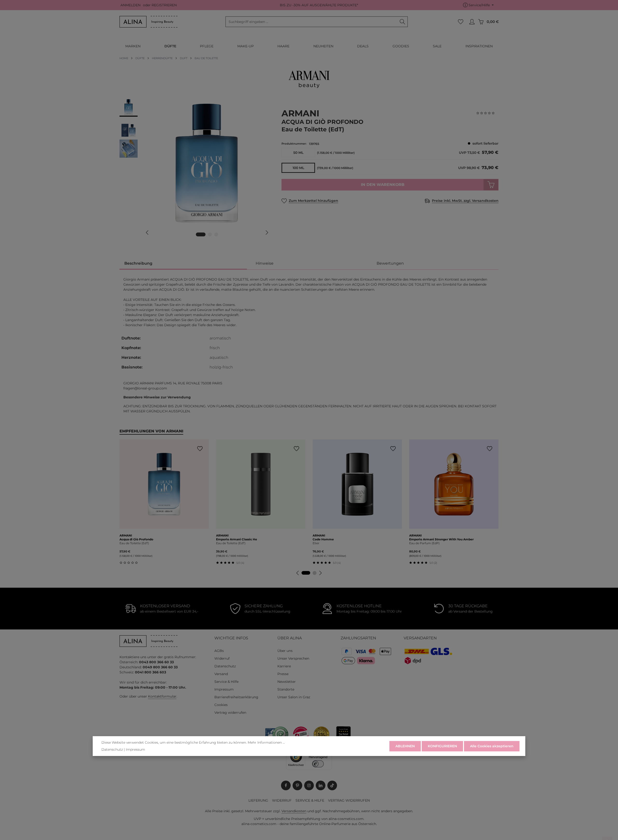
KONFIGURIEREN (442, 746)
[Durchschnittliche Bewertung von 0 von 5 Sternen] (487, 113)
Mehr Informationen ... (266, 742)
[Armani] (309, 79)
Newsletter (286, 681)
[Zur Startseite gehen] (148, 22)
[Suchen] (402, 21)
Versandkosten (293, 811)
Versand (221, 674)
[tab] (183, 263)
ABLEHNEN (405, 746)
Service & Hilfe (226, 681)
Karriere (284, 666)
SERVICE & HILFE (309, 800)
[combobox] (311, 21)
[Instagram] (309, 785)
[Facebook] (286, 785)
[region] (196, 170)
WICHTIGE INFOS (231, 638)
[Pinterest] (297, 785)
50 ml (298, 152)
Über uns (285, 651)
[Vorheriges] (147, 232)
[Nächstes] (266, 232)
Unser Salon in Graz (293, 697)
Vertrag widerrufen (230, 712)
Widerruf (222, 658)
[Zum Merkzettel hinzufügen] (200, 448)
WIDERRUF (282, 800)
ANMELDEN (130, 5)
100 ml (298, 168)
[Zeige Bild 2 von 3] (210, 234)
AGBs (219, 651)
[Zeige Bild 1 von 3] (201, 234)
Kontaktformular (162, 696)
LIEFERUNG (258, 800)
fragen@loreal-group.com (145, 388)
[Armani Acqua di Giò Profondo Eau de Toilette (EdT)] (206, 163)
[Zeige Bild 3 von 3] (216, 234)
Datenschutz (225, 666)
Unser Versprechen (293, 658)
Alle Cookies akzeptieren (491, 746)
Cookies (221, 705)
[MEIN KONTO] (472, 22)
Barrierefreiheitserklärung (236, 697)
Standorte (285, 689)
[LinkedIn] (320, 785)
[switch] (318, 763)
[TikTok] (332, 785)
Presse (282, 674)
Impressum (224, 689)
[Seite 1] (306, 573)
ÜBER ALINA (289, 638)
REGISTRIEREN (164, 5)
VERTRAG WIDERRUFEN (349, 800)
